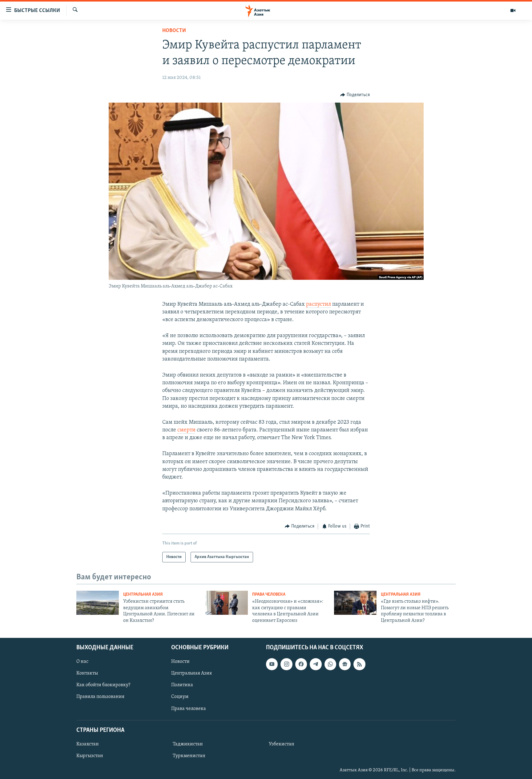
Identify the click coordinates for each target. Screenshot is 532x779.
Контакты (87, 673)
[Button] (355, 95)
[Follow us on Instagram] (286, 664)
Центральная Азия (143, 594)
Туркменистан (189, 755)
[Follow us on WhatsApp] (330, 664)
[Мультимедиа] (513, 10)
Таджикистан (188, 744)
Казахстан (87, 744)
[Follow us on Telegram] (315, 664)
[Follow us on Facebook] (301, 664)
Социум (179, 696)
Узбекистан (281, 744)
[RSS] (359, 664)
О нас (82, 661)
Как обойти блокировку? (103, 685)
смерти (186, 430)
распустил (318, 304)
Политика (182, 685)
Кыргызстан (89, 755)
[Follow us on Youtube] (272, 664)
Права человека (268, 594)
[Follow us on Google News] (345, 664)
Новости (174, 31)
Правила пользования (100, 696)
